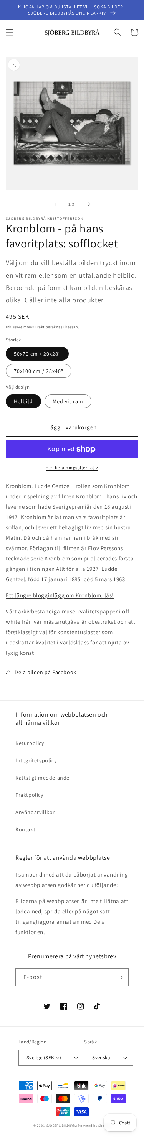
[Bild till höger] (89, 204)
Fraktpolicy (29, 794)
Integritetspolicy (35, 760)
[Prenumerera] (119, 977)
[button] (9, 32)
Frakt (40, 327)
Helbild (23, 401)
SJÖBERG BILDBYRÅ (61, 1125)
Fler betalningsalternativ (72, 467)
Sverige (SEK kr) (43, 1057)
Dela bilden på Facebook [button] (45, 672)
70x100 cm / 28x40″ (38, 371)
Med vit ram (68, 401)
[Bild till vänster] (55, 204)
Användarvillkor (35, 812)
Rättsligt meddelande (42, 777)
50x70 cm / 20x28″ (37, 353)
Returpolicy (29, 743)
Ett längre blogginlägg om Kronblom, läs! (60, 595)
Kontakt (25, 829)
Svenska (101, 1057)
